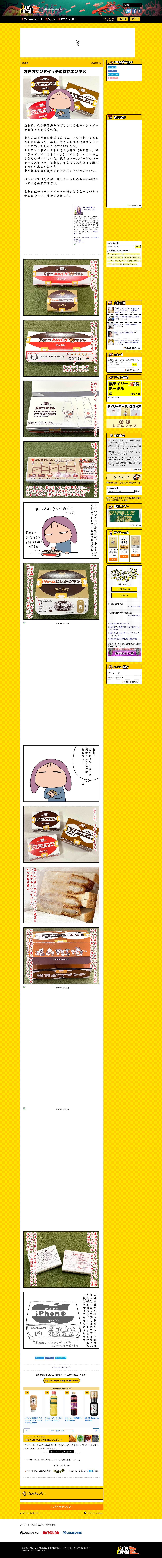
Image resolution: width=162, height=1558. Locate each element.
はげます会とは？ (124, 589)
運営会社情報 (27, 1548)
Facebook (134, 11)
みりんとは (117, 264)
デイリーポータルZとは (32, 19)
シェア (49, 1358)
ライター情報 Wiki (116, 678)
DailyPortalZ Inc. (128, 1550)
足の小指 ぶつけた (114, 254)
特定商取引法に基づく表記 (79, 1548)
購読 (134, 364)
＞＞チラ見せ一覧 (134, 606)
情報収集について (58, 1548)
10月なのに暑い (132, 261)
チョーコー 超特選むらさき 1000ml (73, 1419)
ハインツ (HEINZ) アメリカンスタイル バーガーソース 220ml (33, 1420)
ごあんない (122, 19)
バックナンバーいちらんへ (94, 1513)
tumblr (140, 11)
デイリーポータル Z (32, 9)
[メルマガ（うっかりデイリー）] (124, 354)
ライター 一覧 (114, 673)
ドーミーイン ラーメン (131, 254)
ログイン (135, 19)
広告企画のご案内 (67, 19)
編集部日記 (137, 469)
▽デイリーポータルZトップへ (61, 1367)
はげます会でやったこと (120, 624)
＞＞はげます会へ (134, 615)
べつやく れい (89, 207)
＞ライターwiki (79, 242)
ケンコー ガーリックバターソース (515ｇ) (53, 1419)
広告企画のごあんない (133, 348)
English (50, 19)
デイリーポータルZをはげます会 (110, 19)
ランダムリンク (124, 477)
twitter (128, 11)
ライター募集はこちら (131, 682)
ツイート (39, 1358)
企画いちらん (136, 525)
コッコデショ (120, 261)
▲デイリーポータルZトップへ (29, 1513)
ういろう (127, 257)
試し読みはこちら (133, 370)
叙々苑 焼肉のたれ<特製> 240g (93, 1419)
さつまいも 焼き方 (130, 264)
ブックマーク (60, 1358)
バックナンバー (61, 1507)
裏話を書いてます (114, 397)
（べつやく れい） (90, 210)
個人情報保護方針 (42, 1548)
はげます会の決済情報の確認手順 (123, 639)
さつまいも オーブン (115, 257)
